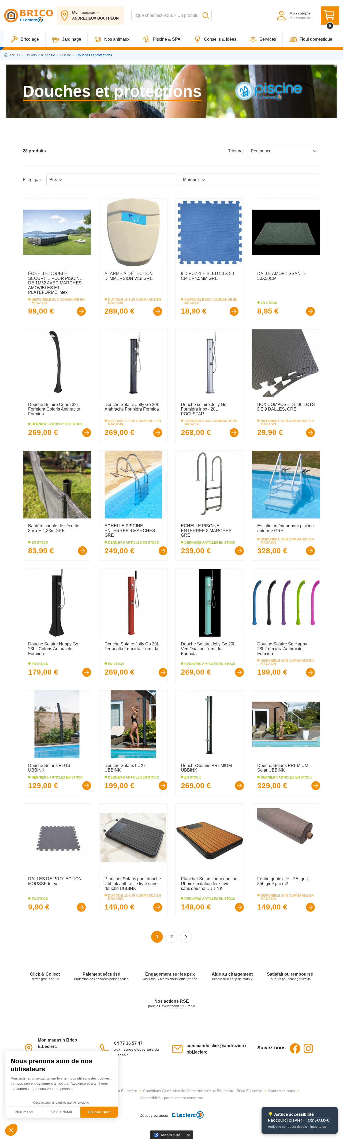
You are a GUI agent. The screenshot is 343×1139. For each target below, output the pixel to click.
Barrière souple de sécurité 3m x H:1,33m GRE (53, 528)
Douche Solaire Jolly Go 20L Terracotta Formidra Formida (132, 646)
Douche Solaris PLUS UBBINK (49, 768)
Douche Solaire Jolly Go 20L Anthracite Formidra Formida (132, 407)
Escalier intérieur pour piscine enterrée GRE (285, 528)
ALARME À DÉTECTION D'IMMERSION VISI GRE (129, 276)
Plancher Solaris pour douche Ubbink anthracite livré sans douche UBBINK (133, 883)
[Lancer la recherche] (205, 15)
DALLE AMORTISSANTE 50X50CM (281, 276)
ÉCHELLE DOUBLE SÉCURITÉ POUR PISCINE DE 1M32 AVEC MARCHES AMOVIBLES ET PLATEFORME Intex (55, 283)
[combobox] (171, 15)
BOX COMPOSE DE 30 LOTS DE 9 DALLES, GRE (286, 407)
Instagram (308, 1048)
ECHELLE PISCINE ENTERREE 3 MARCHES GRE (206, 530)
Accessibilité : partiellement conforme (171, 1098)
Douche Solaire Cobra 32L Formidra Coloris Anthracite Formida (54, 409)
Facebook (295, 1048)
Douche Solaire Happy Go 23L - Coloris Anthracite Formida (53, 649)
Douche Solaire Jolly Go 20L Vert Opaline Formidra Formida (208, 649)
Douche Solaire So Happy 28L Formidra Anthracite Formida (282, 649)
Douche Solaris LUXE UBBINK (126, 768)
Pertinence (261, 151)
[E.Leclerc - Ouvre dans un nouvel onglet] (186, 1115)
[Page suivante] (186, 937)
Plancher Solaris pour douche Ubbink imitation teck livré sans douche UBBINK (209, 883)
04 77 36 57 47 (128, 1043)
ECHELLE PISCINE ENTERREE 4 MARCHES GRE (130, 530)
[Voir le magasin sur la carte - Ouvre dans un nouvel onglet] (30, 1048)
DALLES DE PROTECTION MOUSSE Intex (55, 881)
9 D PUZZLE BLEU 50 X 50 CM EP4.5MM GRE (207, 276)
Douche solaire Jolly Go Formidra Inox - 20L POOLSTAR (203, 409)
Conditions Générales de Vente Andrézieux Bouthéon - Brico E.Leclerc (202, 1091)
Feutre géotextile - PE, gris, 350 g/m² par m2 (283, 881)
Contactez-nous (281, 1091)
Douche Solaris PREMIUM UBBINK (206, 768)
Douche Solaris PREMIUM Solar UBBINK (282, 768)
